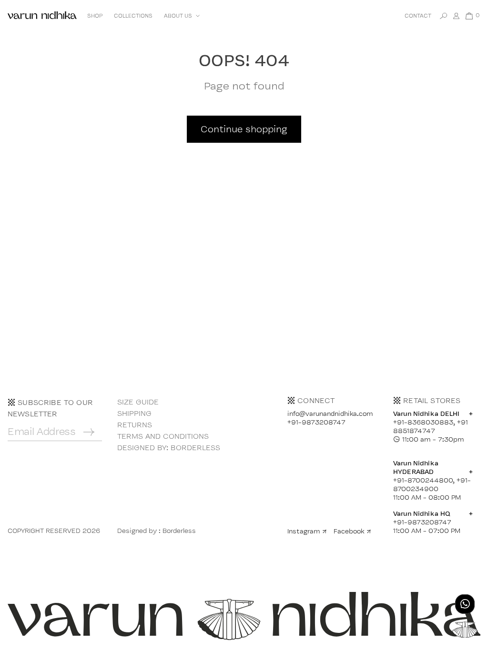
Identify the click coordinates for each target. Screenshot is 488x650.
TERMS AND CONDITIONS (163, 436)
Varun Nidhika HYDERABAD (433, 467)
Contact (418, 16)
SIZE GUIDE (138, 402)
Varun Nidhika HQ (433, 513)
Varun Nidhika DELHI (433, 413)
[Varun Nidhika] (42, 15)
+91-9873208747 (316, 422)
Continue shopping (244, 129)
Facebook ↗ (352, 531)
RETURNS (134, 425)
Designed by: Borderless (168, 448)
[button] (180, 15)
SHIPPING (134, 413)
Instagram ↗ (307, 531)
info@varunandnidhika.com (330, 413)
